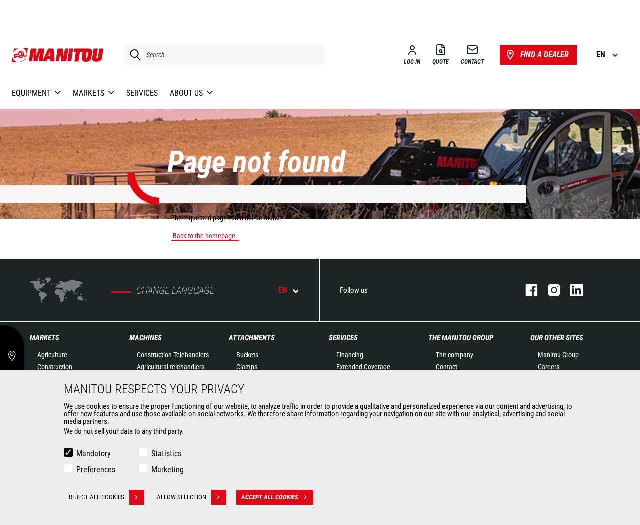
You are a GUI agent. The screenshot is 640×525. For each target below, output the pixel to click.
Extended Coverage (363, 367)
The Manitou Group (461, 337)
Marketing (168, 469)
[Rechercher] (133, 55)
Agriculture (53, 355)
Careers (549, 367)
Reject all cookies (96, 497)
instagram (549, 290)
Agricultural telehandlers (170, 367)
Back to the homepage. (205, 236)
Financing (350, 355)
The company (455, 355)
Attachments (252, 337)
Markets (45, 337)
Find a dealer (544, 54)
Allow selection (181, 497)
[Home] (58, 55)
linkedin (571, 290)
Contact (447, 367)
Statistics (167, 453)
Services (343, 337)
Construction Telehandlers (173, 355)
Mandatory (93, 453)
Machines (146, 337)
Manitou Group (558, 355)
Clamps (247, 367)
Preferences (96, 469)
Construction (55, 367)
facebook (527, 290)
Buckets (247, 355)
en (283, 290)
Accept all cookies (270, 497)
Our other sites (557, 337)
